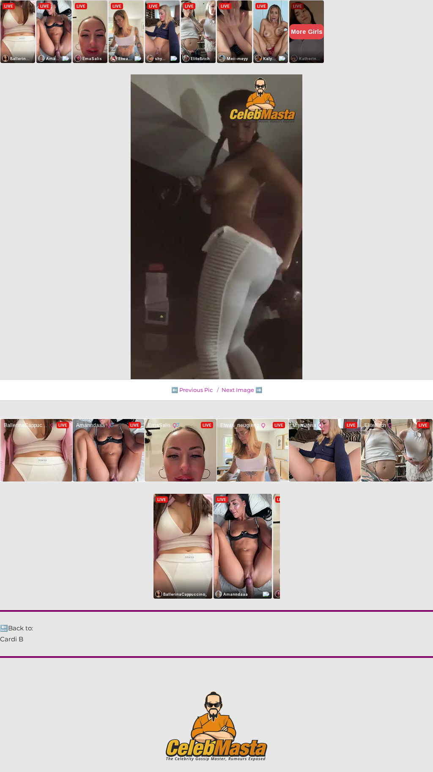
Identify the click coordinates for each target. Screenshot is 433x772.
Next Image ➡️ (242, 389)
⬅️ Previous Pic (192, 389)
